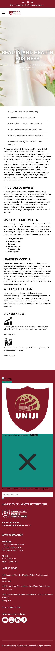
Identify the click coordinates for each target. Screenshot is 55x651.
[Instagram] (32, 2)
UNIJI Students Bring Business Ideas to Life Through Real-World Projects (27, 598)
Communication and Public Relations (26, 129)
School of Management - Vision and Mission (25, 143)
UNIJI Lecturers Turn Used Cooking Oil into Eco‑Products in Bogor (25, 578)
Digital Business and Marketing (24, 111)
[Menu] (3, 13)
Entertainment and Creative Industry (26, 123)
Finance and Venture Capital (22, 117)
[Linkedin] (28, 2)
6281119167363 (17, 5)
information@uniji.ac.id (35, 5)
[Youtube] (23, 2)
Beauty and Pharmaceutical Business (26, 135)
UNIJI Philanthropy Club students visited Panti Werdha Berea (26, 587)
